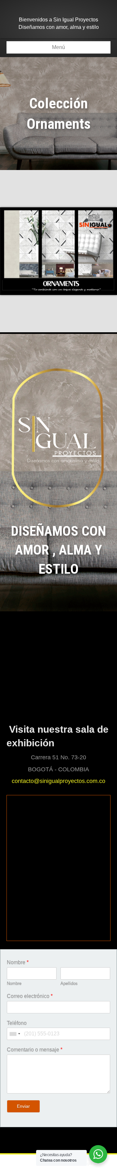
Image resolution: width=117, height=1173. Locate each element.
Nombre (18, 962)
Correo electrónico (30, 996)
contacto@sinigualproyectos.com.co (58, 781)
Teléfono (17, 1023)
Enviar (23, 1106)
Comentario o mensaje (34, 1049)
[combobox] (14, 1034)
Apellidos (69, 983)
